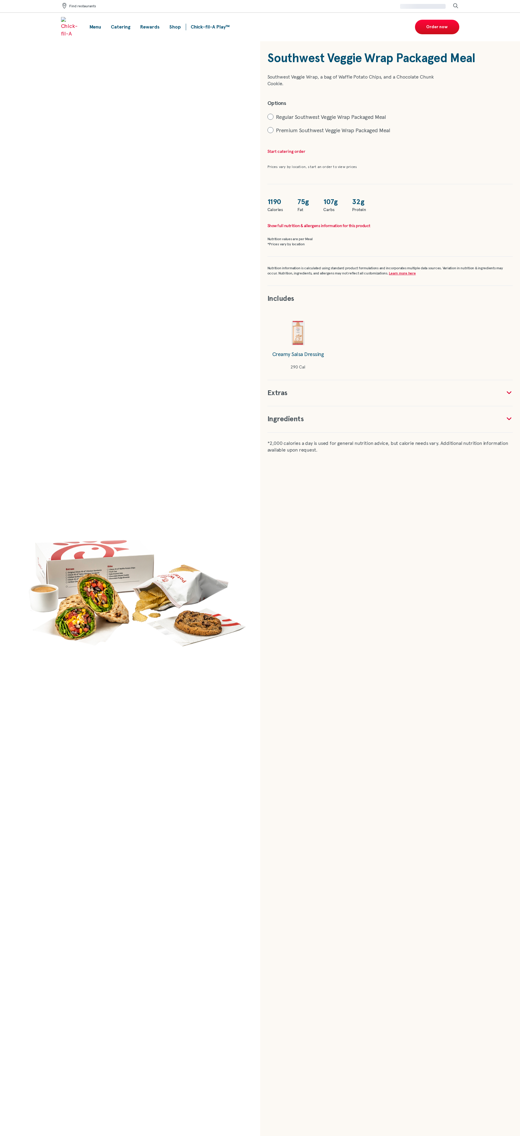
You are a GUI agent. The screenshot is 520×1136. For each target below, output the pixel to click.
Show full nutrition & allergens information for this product (318, 226)
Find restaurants (82, 6)
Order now (437, 27)
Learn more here (402, 273)
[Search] (455, 6)
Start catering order (286, 152)
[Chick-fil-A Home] (70, 27)
